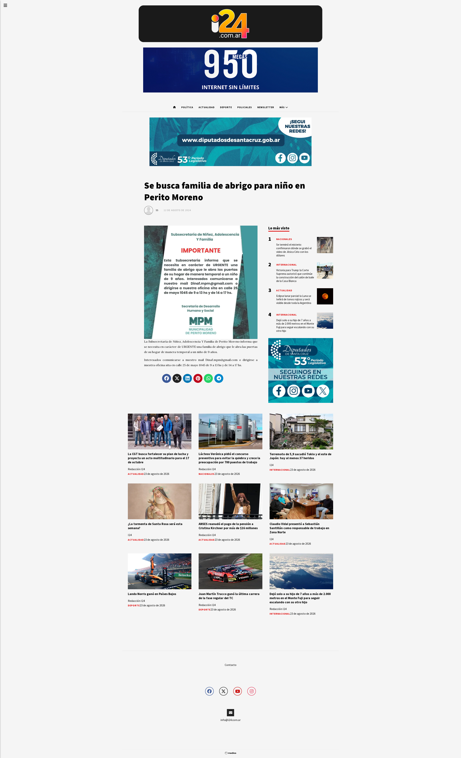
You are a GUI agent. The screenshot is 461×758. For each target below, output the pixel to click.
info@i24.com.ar (230, 720)
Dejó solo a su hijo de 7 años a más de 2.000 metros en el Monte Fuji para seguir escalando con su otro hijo (300, 598)
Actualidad (207, 107)
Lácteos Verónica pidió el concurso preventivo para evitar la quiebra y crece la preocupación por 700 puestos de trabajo (229, 458)
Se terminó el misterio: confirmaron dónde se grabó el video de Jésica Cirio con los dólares (294, 250)
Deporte (226, 107)
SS (157, 210)
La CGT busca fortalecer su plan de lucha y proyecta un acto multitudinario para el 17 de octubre (158, 458)
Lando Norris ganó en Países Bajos (152, 594)
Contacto (230, 665)
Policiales (244, 107)
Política (187, 107)
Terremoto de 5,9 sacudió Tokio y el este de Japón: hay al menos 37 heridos (300, 456)
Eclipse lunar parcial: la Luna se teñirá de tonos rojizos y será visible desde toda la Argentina (293, 299)
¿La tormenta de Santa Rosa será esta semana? (155, 526)
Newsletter (265, 107)
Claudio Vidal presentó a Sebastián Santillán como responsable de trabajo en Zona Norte (299, 528)
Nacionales (206, 474)
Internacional (280, 469)
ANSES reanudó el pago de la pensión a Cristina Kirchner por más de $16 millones (228, 526)
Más (282, 107)
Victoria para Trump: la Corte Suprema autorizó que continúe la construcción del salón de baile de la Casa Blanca (295, 275)
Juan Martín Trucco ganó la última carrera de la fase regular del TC (229, 596)
